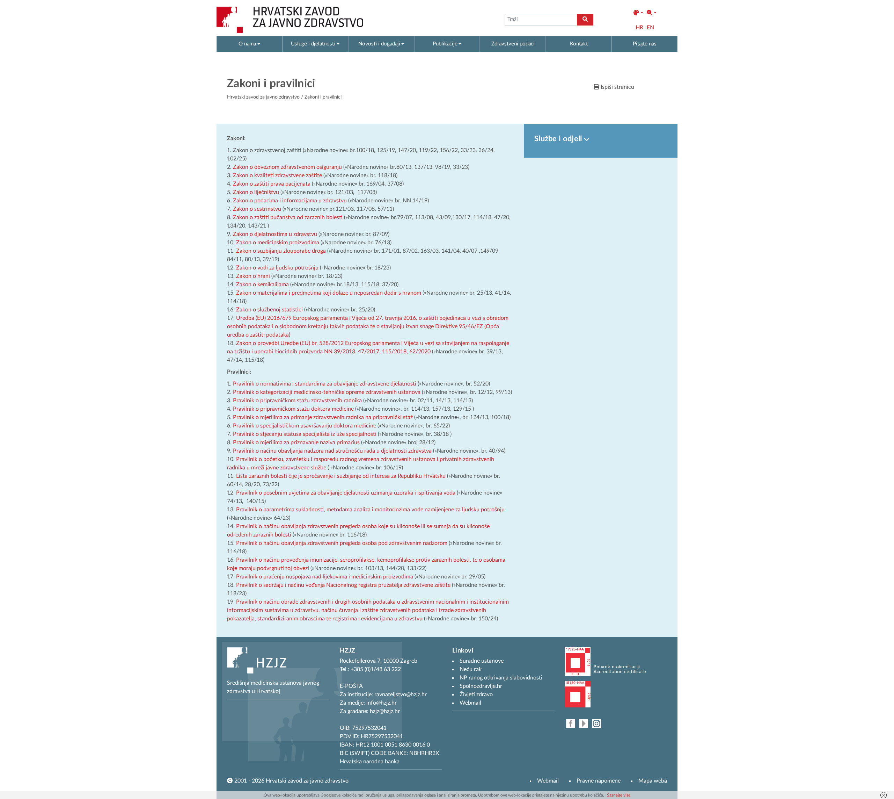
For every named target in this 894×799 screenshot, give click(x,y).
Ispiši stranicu (616, 87)
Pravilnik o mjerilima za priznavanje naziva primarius (296, 442)
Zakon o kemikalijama (262, 284)
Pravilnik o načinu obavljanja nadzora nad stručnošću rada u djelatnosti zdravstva (332, 451)
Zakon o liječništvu (256, 192)
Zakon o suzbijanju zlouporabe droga (281, 251)
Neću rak (471, 669)
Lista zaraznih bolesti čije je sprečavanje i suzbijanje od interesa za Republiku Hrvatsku (341, 476)
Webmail (548, 781)
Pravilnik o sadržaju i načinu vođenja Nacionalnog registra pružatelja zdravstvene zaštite (343, 585)
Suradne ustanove (482, 661)
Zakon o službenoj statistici (269, 309)
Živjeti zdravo (476, 694)
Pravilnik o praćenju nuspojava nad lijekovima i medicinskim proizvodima (324, 577)
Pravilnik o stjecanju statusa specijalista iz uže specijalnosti (304, 434)
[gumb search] (585, 20)
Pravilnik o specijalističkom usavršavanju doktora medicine (304, 426)
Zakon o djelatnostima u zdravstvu (275, 234)
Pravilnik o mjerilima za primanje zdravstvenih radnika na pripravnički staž (323, 417)
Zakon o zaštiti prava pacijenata (272, 184)
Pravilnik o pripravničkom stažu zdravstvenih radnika (297, 400)
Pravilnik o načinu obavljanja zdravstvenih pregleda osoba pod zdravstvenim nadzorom (341, 543)
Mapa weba (652, 781)
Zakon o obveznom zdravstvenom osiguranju (287, 167)
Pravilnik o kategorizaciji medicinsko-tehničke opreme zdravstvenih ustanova (326, 392)
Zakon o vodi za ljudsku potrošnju (277, 268)
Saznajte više (618, 795)
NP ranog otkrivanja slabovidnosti (501, 678)
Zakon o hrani (253, 276)
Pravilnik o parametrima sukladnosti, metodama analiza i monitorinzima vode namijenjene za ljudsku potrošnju (370, 509)
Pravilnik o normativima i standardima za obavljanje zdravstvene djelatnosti (324, 384)
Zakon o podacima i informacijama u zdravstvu (290, 200)
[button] (638, 13)
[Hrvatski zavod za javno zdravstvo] (290, 20)
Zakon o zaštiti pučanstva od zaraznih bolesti (288, 217)
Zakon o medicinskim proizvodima (277, 242)
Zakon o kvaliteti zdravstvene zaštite (277, 175)
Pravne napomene (599, 781)
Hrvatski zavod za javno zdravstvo (263, 97)
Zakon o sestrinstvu (257, 209)
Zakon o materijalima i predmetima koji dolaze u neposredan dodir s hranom (328, 293)
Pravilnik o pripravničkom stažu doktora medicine (293, 409)
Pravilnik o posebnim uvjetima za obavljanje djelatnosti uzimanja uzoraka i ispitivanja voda (345, 493)
